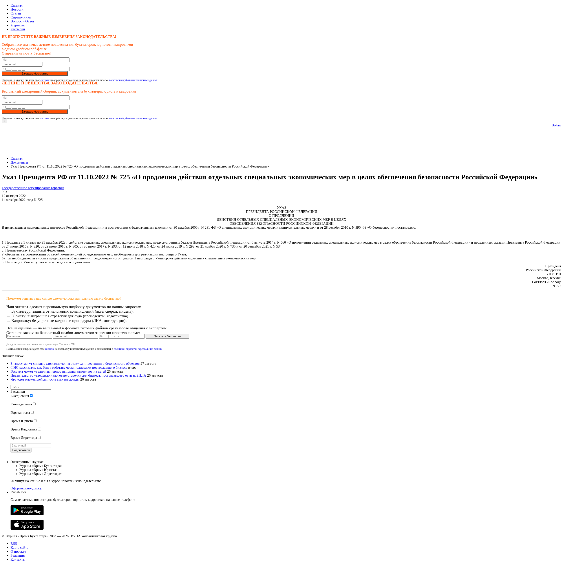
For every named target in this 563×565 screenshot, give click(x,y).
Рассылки (18, 29)
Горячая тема (20, 412)
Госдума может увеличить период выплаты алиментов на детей (58, 371)
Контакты (18, 559)
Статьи (16, 13)
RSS (14, 543)
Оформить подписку (26, 488)
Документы (19, 162)
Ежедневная (20, 396)
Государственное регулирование (26, 188)
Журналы (18, 25)
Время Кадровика (24, 429)
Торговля (57, 188)
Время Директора (24, 437)
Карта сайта (19, 547)
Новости (17, 9)
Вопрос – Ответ (22, 21)
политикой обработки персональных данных (133, 80)
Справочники (21, 17)
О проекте (18, 551)
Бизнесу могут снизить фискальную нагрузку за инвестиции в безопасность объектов (75, 363)
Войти (556, 125)
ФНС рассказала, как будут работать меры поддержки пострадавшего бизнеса (69, 367)
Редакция (18, 555)
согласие (45, 80)
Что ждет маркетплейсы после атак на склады (45, 379)
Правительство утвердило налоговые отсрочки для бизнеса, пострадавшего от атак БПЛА (78, 375)
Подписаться (21, 450)
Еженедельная (21, 404)
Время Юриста (22, 421)
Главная (16, 5)
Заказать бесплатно (35, 73)
